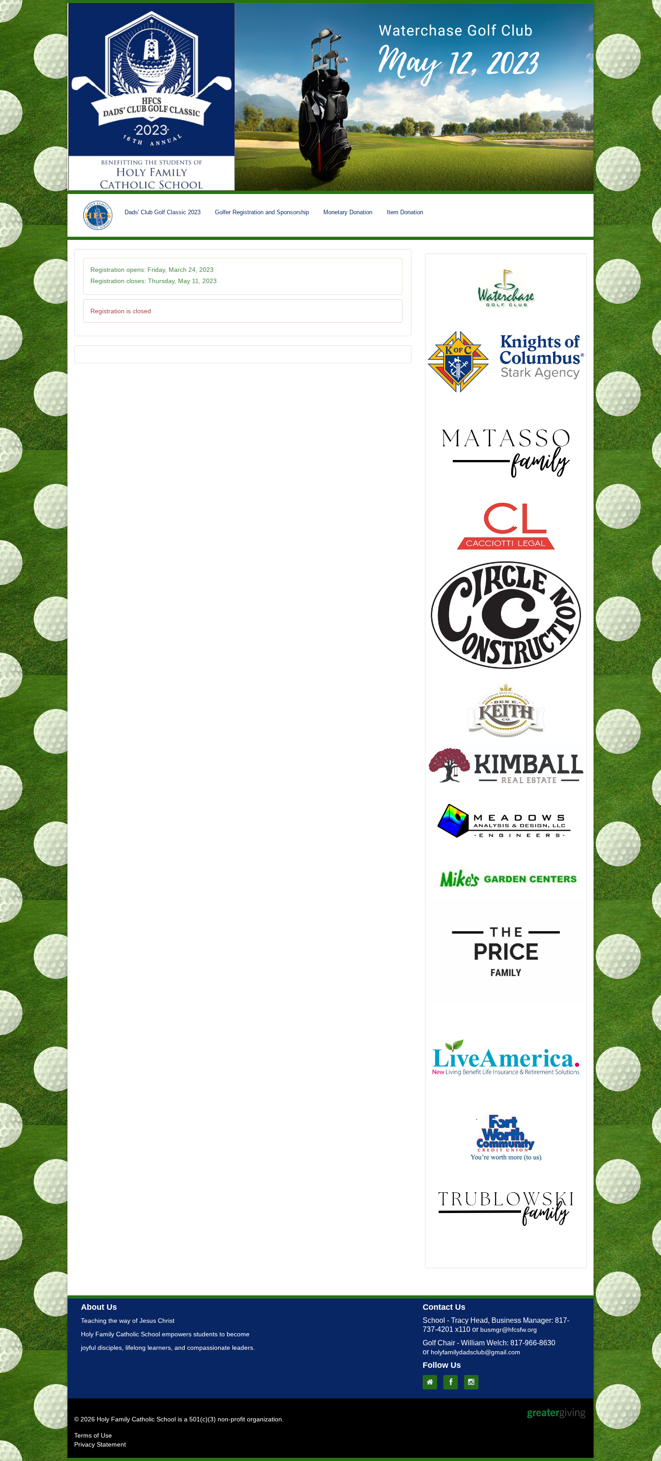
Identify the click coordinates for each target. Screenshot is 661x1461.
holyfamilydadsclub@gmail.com (475, 1352)
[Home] (432, 1382)
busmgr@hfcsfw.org (508, 1329)
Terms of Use (93, 1435)
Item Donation (405, 212)
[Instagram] (473, 1382)
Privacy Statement (100, 1444)
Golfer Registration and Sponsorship (262, 212)
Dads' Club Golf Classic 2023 (163, 212)
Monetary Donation (347, 212)
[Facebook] (452, 1382)
